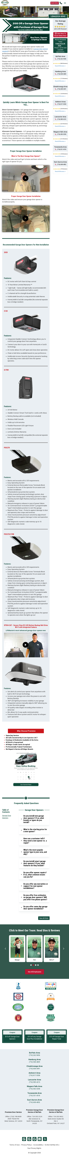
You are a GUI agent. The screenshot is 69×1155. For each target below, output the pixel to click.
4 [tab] (38, 965)
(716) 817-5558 (61, 104)
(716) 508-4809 (61, 74)
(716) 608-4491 (61, 89)
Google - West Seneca (29, 1139)
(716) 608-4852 (61, 164)
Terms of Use (14, 1145)
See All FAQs (43, 918)
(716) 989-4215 (61, 119)
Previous (5, 948)
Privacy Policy (26, 1145)
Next (63, 948)
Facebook (40, 1139)
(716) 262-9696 (61, 59)
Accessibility (38, 1145)
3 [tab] (36, 965)
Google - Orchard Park (34, 1139)
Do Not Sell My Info (51, 1145)
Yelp (45, 1139)
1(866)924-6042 (57, 16)
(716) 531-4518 (61, 149)
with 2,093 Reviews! (60, 29)
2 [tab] (33, 965)
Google (24, 1139)
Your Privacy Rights (34, 1148)
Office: (13, 1116)
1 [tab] (31, 965)
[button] (60, 64)
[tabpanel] (22, 948)
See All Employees (34, 972)
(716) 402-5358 (61, 134)
